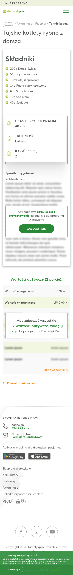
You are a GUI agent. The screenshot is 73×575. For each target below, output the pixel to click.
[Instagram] (36, 532)
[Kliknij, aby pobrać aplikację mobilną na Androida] (15, 456)
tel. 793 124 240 (16, 3)
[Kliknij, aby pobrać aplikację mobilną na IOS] (41, 456)
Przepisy (40, 23)
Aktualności (25, 23)
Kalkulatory (10, 474)
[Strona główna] (13, 10)
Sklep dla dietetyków (17, 468)
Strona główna (8, 23)
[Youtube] (52, 532)
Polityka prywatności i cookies (23, 493)
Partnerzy (9, 481)
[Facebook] (21, 532)
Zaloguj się (36, 229)
